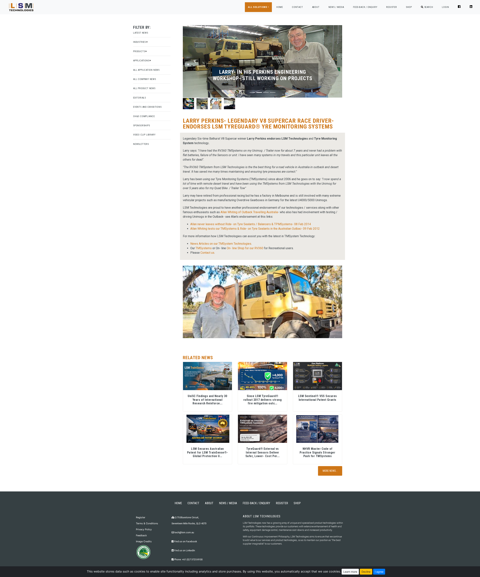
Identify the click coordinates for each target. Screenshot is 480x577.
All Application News (146, 69)
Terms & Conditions (147, 523)
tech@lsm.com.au (184, 532)
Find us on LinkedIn (184, 550)
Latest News (140, 32)
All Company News (144, 79)
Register (140, 517)
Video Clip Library (144, 134)
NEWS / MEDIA (336, 7)
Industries (140, 42)
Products (139, 51)
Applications (141, 60)
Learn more (350, 571)
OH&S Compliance (144, 116)
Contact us (207, 252)
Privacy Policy (144, 529)
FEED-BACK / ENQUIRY (365, 7)
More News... (330, 470)
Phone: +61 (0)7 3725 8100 (188, 559)
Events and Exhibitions (147, 106)
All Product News (144, 88)
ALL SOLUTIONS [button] (257, 7)
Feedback (141, 535)
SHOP (409, 7)
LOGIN (445, 7)
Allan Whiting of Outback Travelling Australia (249, 212)
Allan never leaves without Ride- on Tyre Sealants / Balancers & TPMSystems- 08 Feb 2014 (250, 224)
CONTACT (297, 7)
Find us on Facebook (185, 541)
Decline (366, 571)
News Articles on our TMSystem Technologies (220, 243)
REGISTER (391, 7)
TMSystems (204, 248)
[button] (195, 61)
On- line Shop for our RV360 (245, 248)
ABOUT (316, 7)
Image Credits (144, 541)
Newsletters (141, 144)
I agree (379, 571)
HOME (279, 6)
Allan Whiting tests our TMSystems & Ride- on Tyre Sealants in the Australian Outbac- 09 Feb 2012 (255, 228)
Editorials (139, 97)
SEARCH (428, 7)
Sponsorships (141, 125)
